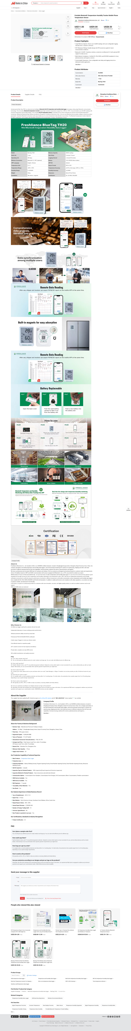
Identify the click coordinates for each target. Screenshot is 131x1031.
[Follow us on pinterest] (117, 1016)
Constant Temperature (34, 1005)
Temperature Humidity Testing (19, 1009)
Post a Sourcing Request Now (53, 898)
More (12, 1012)
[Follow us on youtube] (115, 1016)
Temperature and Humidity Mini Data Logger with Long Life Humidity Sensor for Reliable (43, 931)
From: (18, 877)
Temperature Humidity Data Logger (20, 998)
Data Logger (42, 11)
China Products (42, 1021)
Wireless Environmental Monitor (55, 998)
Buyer (85, 8)
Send (22, 898)
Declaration (81, 1025)
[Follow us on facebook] (108, 1016)
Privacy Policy (89, 1025)
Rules (119, 8)
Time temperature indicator (99, 981)
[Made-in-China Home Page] (19, 3)
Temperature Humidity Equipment (74, 1005)
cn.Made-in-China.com (79, 1022)
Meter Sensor (60, 1005)
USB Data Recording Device (38, 998)
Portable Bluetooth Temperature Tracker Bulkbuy (57, 1009)
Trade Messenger (35, 1016)
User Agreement (74, 1025)
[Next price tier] (119, 27)
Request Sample (100, 36)
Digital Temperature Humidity (92, 1005)
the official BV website (45, 698)
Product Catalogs (32, 975)
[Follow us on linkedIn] (119, 1016)
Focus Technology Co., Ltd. (54, 1025)
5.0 (102, 96)
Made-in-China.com (59, 1022)
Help (93, 8)
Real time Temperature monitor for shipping (21, 981)
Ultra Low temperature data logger (46, 981)
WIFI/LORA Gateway (70, 981)
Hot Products (34, 1021)
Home (12, 11)
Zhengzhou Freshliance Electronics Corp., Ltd (88, 20)
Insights (97, 1021)
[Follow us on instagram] (112, 1016)
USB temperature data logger (18, 978)
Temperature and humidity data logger (47, 978)
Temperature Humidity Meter (108, 1005)
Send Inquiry (85, 32)
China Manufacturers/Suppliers (53, 1021)
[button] (81, 3)
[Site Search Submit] (86, 3)
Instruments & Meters (20, 11)
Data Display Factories (48, 1005)
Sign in (118, 4)
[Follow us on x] (110, 1016)
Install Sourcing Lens (49, 1016)
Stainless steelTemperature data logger (20, 984)
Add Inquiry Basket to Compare (41, 64)
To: (18, 881)
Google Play (24, 1016)
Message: (17, 885)
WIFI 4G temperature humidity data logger (103, 978)
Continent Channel (83, 1021)
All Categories (16, 8)
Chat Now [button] (110, 33)
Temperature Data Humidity (35, 1009)
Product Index (91, 1021)
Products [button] (35, 3)
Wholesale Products (65, 1021)
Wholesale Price (74, 1021)
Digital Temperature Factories (19, 1005)
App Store (15, 1016)
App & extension (101, 8)
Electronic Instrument (32, 11)
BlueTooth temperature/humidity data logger (76, 978)
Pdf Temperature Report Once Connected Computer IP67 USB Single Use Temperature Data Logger (20, 931)
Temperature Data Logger (27, 758)
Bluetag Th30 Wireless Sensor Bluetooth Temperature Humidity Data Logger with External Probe (42, 962)
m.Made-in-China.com (69, 1022)
